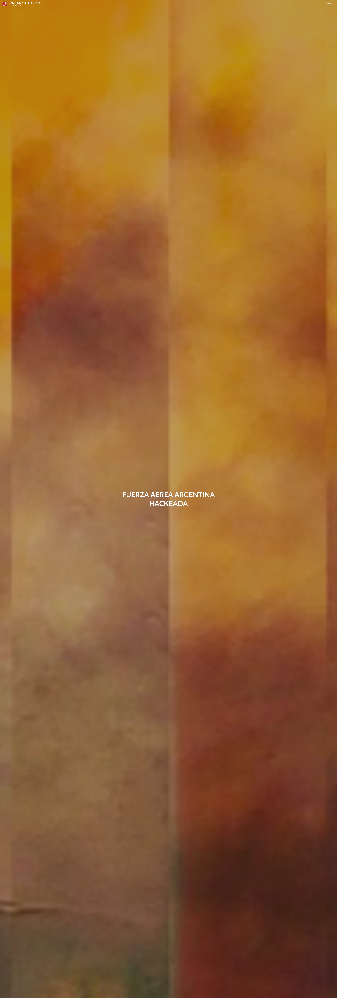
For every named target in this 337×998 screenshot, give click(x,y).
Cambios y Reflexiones (25, 2)
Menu (330, 4)
